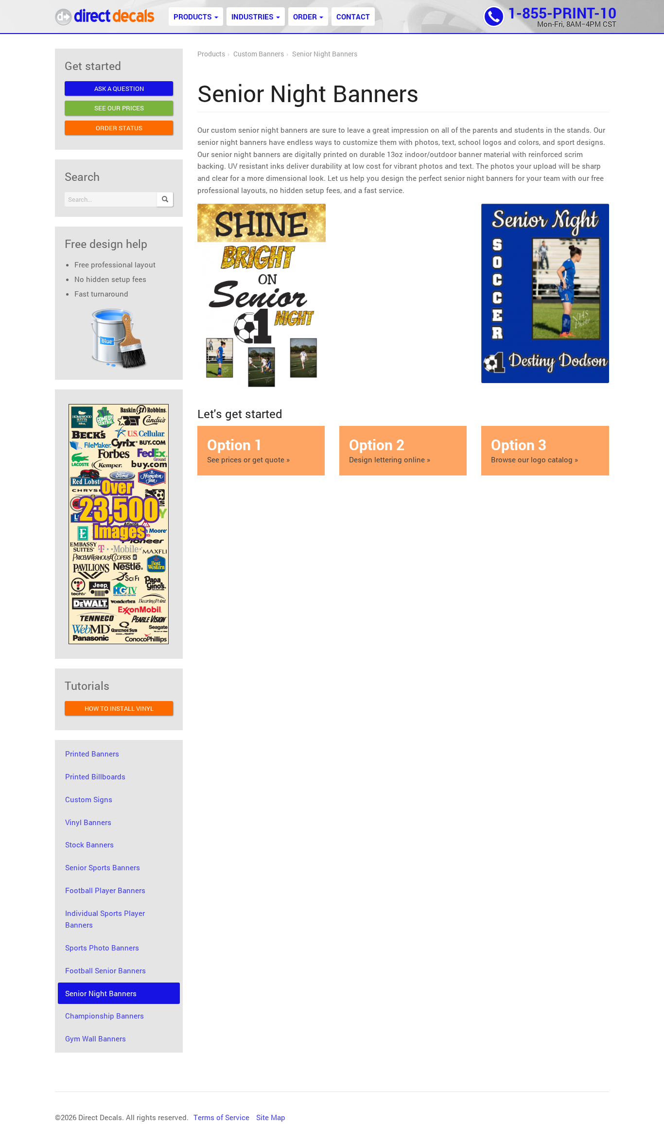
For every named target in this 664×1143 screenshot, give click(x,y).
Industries (252, 16)
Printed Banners (92, 753)
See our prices (119, 108)
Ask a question (119, 88)
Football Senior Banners (105, 970)
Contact (353, 16)
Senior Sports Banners (102, 867)
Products (193, 16)
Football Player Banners (105, 890)
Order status (119, 127)
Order (305, 16)
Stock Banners (89, 844)
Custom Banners (258, 54)
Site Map (270, 1117)
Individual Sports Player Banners (105, 919)
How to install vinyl (119, 708)
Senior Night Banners (324, 54)
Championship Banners (104, 1015)
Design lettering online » (389, 450)
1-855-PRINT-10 (562, 13)
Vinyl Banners (88, 822)
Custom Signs (88, 799)
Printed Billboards (95, 776)
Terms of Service (221, 1117)
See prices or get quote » (248, 450)
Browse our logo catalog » (534, 450)
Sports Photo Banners (102, 947)
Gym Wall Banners (95, 1038)
